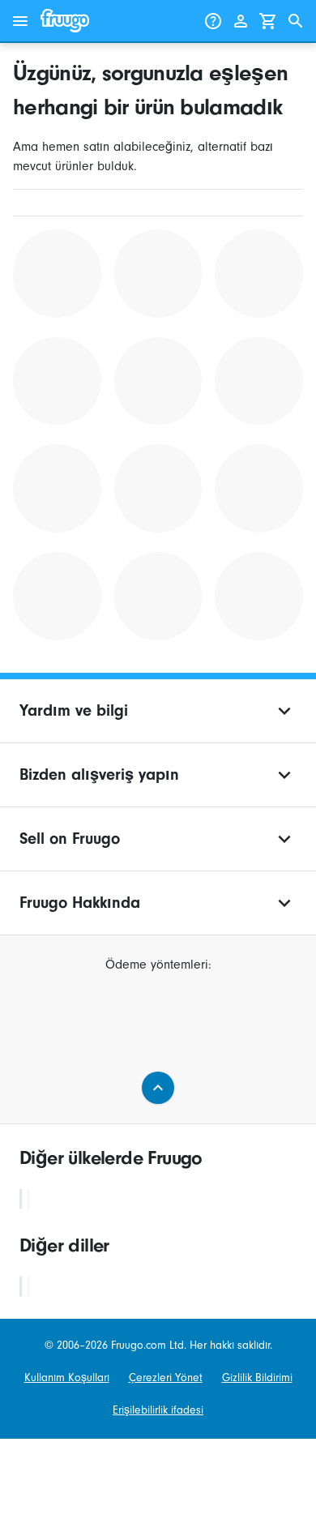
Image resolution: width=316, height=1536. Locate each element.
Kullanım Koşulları (66, 1377)
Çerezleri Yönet (166, 1377)
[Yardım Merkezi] (213, 21)
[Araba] (268, 21)
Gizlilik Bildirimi (257, 1377)
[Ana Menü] (20, 21)
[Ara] (296, 21)
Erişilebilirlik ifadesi (158, 1410)
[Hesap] (240, 21)
